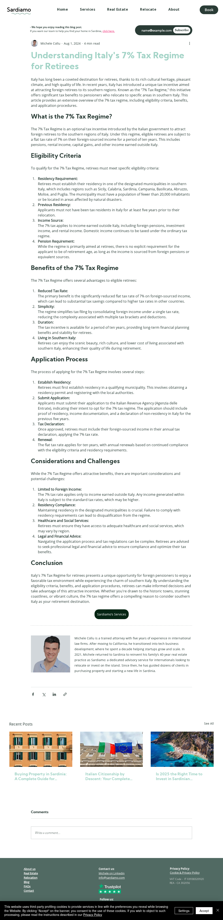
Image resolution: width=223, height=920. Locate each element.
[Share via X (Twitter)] (44, 694)
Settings (183, 910)
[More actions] (189, 43)
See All (209, 723)
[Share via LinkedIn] (54, 694)
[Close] (217, 911)
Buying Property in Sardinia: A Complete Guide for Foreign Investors (41, 777)
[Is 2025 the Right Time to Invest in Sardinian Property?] (182, 749)
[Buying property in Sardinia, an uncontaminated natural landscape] (40, 749)
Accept (204, 910)
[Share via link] (65, 694)
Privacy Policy (92, 914)
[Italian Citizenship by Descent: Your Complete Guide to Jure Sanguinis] (111, 749)
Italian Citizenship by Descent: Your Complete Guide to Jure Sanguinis (107, 777)
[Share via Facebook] (33, 694)
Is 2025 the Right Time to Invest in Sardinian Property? (179, 777)
